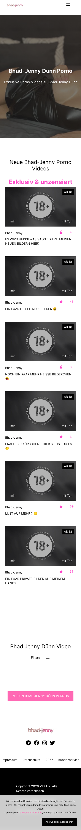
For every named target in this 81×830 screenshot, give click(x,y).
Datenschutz (31, 760)
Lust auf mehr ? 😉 (21, 513)
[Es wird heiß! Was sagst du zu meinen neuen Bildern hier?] (40, 207)
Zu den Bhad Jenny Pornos (40, 696)
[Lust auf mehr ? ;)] (40, 481)
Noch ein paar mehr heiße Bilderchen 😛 (38, 376)
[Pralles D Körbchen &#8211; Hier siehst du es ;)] (40, 411)
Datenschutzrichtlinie (30, 812)
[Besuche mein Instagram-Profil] (44, 743)
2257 (49, 760)
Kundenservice (68, 760)
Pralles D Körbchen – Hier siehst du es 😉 (38, 446)
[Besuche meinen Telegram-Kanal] (28, 743)
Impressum (9, 760)
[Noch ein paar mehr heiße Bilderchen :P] (40, 341)
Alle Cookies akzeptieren (59, 821)
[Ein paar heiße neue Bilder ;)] (40, 276)
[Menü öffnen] (68, 5)
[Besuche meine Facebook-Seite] (36, 743)
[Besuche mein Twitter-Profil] (52, 743)
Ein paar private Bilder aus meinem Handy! (35, 581)
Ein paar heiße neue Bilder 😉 (31, 309)
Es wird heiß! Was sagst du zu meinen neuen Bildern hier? (38, 241)
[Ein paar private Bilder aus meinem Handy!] (40, 546)
